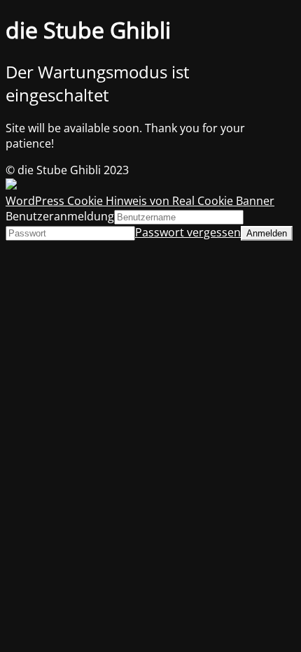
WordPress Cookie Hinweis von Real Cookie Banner (140, 200)
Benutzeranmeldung (60, 216)
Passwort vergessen (188, 232)
